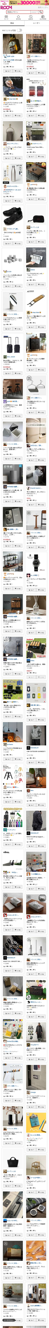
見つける (18, 17)
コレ (8, 71)
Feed (6, 17)
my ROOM (43, 17)
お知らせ (30, 17)
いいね (18, 71)
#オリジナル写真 (8, 60)
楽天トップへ (43, 7)
